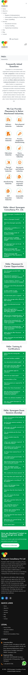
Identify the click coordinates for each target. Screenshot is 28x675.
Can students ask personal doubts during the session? (13, 457)
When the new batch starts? (11, 375)
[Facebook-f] (6, 598)
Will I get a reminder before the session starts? (12, 500)
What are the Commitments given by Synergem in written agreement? (13, 315)
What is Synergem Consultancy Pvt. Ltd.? (13, 214)
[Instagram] (10, 598)
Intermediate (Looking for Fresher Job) (15, 17)
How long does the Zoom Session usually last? (13, 515)
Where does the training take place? (12, 354)
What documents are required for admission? (13, 383)
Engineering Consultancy (11, 28)
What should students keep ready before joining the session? (13, 462)
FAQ (3, 30)
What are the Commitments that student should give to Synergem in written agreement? (13, 321)
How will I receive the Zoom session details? (11, 495)
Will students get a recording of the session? (12, 480)
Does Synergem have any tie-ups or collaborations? (12, 244)
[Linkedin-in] (2, 598)
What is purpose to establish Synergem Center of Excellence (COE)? (12, 239)
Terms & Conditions (9, 629)
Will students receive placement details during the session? (12, 447)
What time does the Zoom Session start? (13, 490)
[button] (14, 215)
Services (4, 21)
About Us (5, 11)
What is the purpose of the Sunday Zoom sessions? (13, 417)
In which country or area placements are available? (11, 291)
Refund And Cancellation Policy (11, 634)
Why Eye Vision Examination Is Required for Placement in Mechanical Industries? (12, 393)
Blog (3, 32)
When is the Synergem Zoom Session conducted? (11, 485)
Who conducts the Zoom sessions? (13, 473)
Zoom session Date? (9, 524)
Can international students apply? (13, 362)
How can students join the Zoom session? (12, 432)
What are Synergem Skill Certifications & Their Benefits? (12, 249)
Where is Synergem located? (12, 219)
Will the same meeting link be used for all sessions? (12, 510)
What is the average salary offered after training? (13, 299)
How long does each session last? (13, 476)
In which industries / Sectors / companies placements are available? (14, 281)
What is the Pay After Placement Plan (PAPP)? (12, 333)
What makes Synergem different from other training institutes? (12, 366)
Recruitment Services (10, 23)
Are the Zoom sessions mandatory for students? (13, 422)
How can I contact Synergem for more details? (12, 402)
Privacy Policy (7, 627)
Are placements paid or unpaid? (12, 295)
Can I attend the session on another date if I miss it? (11, 505)
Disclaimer (6, 632)
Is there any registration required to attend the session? (13, 442)
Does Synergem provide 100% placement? (12, 271)
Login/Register (14, 39)
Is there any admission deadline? (13, 398)
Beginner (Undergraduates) (12, 15)
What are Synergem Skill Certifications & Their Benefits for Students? (13, 255)
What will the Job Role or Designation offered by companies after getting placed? (13, 310)
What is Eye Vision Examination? (12, 388)
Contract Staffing (9, 26)
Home (4, 9)
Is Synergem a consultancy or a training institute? (12, 228)
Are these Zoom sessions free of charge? (12, 452)
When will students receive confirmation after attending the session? (12, 468)
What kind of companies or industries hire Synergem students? (13, 276)
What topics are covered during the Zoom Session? (12, 520)
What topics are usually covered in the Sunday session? (13, 427)
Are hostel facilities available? (12, 358)
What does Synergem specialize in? (12, 223)
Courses (4, 13)
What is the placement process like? (12, 304)
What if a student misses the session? (11, 437)
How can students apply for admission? (11, 371)
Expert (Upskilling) (10, 19)
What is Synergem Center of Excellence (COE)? (11, 233)
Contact (4, 34)
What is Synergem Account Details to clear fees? (13, 338)
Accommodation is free (10, 379)
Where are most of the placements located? (13, 286)
